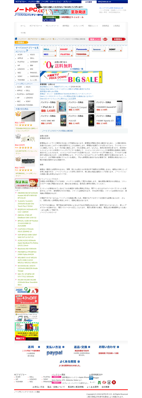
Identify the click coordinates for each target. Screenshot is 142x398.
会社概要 (105, 387)
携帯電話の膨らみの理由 (49, 91)
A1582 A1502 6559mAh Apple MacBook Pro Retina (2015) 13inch (28, 243)
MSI (31, 69)
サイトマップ (103, 4)
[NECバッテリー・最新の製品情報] (49, 54)
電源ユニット (93, 26)
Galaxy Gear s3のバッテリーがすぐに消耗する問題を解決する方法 (65, 89)
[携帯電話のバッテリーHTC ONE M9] (54, 120)
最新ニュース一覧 (47, 39)
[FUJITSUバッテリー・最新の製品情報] (65, 54)
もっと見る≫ (35, 80)
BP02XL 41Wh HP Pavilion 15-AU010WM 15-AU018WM (28, 223)
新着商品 (105, 26)
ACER (20, 55)
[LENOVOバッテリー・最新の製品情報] (98, 49)
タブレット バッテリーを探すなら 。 (76, 383)
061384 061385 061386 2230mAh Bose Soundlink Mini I (27, 282)
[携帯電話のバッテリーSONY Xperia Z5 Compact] (81, 107)
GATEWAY (34, 62)
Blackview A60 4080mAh (27, 249)
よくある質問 (92, 387)
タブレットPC (78, 26)
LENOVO (21, 69)
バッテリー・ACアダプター (28, 39)
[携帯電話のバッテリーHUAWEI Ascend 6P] (109, 107)
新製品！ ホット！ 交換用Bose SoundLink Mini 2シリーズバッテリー (66, 94)
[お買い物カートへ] (49, 20)
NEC (19, 73)
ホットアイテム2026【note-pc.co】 (111, 8)
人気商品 (116, 26)
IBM (31, 65)
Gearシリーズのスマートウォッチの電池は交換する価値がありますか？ (67, 96)
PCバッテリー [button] (51, 26)
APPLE (20, 58)
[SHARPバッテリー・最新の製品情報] (65, 49)
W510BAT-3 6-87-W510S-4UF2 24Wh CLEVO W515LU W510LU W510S (27, 260)
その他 (23, 33)
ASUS (32, 55)
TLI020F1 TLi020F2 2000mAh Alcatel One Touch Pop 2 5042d (26, 203)
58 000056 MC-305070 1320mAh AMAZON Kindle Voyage (28, 268)
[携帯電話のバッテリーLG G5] (81, 120)
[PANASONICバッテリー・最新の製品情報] (81, 49)
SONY (20, 76)
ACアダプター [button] (35, 26)
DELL (32, 58)
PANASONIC (35, 73)
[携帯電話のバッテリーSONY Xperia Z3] (109, 120)
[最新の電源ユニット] (98, 39)
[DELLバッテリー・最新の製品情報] (49, 49)
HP (19, 65)
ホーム (24, 26)
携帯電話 (66, 26)
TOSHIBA (21, 80)
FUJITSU (21, 62)
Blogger (96, 378)
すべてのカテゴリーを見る (27, 49)
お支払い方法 (38, 387)
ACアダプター (21, 52)
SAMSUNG (34, 76)
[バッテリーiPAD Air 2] (54, 107)
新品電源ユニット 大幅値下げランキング (55, 87)
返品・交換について (56, 387)
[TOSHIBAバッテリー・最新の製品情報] (81, 54)
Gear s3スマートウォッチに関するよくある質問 (58, 99)
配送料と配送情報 (76, 387)
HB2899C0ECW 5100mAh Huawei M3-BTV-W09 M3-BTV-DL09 (28, 195)
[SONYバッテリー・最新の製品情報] (114, 49)
